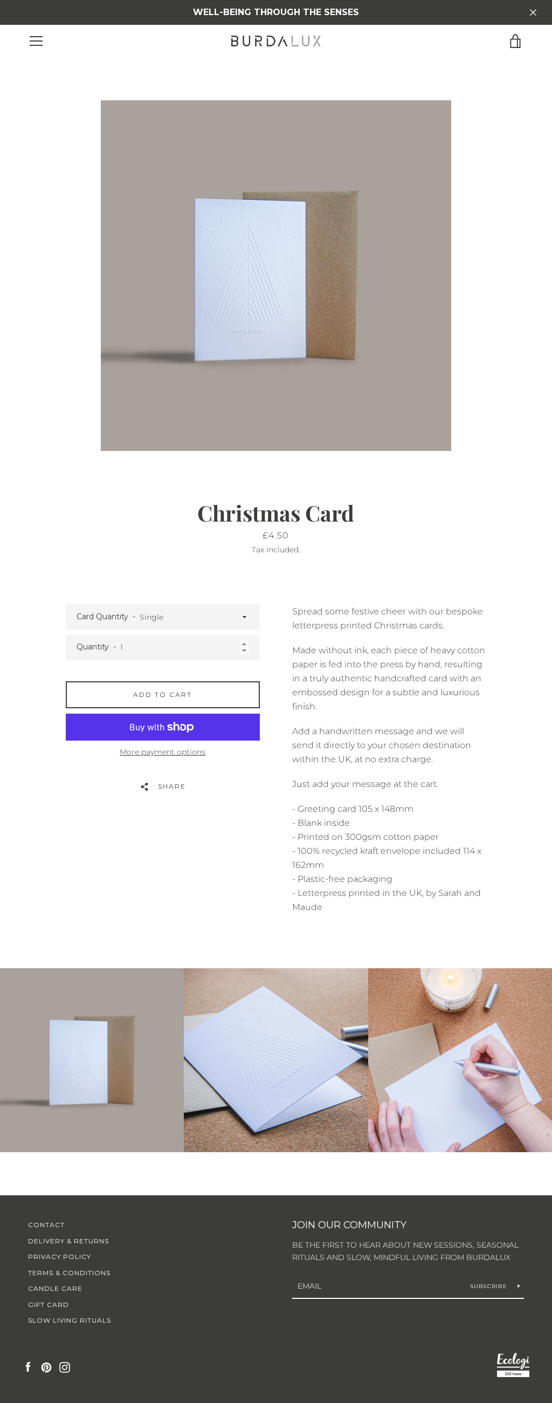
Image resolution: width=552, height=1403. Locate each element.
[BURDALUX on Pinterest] (46, 1366)
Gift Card (48, 1305)
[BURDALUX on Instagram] (64, 1366)
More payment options (162, 752)
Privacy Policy (59, 1257)
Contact (46, 1225)
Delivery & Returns (68, 1241)
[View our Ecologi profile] (513, 1367)
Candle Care (55, 1288)
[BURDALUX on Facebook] (28, 1366)
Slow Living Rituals (69, 1320)
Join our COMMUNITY (349, 1225)
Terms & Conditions (69, 1273)
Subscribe (490, 1286)
